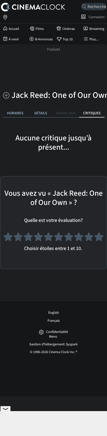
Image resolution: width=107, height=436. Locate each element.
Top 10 (68, 39)
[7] (69, 238)
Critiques (92, 113)
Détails (40, 113)
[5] (48, 238)
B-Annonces (44, 39)
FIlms (40, 28)
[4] (38, 238)
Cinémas (68, 28)
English (53, 313)
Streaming (96, 28)
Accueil (14, 28)
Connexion (96, 17)
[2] (18, 238)
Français (54, 321)
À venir (14, 39)
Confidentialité (57, 332)
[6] (59, 238)
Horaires (15, 113)
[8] (79, 238)
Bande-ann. (66, 113)
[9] (89, 238)
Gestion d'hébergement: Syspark (53, 344)
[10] (99, 238)
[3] (28, 238)
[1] (8, 238)
